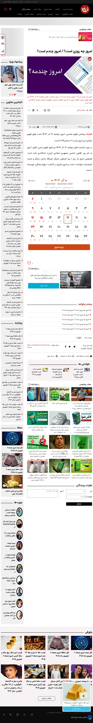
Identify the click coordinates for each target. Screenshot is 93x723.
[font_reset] (33, 111)
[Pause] (62, 286)
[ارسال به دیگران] (49, 111)
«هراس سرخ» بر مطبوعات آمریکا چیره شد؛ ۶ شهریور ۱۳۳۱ (12, 263)
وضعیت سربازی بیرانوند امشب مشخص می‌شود (10, 513)
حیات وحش (41, 14)
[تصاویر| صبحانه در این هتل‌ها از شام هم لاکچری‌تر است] (66, 370)
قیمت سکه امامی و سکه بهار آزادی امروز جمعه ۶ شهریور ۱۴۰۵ (11, 385)
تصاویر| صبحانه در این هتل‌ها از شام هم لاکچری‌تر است (57, 373)
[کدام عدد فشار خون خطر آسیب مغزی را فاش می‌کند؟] (87, 370)
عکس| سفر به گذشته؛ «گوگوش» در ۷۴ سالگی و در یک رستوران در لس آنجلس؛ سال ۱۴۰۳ (11, 396)
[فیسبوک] (65, 347)
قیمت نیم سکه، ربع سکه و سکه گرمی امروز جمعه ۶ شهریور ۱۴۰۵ (12, 356)
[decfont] (29, 111)
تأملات (57, 9)
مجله (19, 428)
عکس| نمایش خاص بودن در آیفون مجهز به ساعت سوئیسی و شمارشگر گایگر (12, 165)
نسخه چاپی (50, 356)
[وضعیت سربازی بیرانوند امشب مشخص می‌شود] (19, 512)
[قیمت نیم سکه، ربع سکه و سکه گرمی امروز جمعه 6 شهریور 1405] (11, 643)
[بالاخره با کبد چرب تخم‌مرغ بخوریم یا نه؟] (45, 370)
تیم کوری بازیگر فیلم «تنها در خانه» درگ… (8, 581)
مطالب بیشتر (46, 698)
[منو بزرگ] (5, 9)
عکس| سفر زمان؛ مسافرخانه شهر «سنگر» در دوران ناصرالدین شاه (11, 273)
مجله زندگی (26, 9)
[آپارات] (17, 715)
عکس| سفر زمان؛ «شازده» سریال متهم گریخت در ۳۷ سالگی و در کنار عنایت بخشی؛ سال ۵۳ (12, 112)
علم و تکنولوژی (67, 14)
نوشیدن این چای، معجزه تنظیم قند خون (14, 492)
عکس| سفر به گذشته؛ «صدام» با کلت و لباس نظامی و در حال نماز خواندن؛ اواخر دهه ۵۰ (13, 242)
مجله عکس (37, 9)
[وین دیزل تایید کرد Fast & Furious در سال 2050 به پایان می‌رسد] (19, 523)
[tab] (15, 94)
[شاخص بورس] (2, 51)
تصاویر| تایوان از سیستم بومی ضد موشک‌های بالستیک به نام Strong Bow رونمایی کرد (13, 284)
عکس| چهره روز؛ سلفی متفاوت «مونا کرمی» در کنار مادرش (12, 417)
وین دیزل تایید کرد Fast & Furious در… (9, 524)
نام (91, 491)
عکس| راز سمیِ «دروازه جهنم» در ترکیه (13, 313)
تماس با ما (28, 2)
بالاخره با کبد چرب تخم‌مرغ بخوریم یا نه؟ (36, 372)
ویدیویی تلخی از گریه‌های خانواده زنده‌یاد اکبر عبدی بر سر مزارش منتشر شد (12, 155)
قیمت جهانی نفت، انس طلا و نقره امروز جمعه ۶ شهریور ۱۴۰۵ (11, 407)
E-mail (89, 497)
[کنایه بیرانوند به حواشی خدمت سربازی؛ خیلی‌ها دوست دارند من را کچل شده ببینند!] (19, 591)
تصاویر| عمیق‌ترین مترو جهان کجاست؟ (13, 232)
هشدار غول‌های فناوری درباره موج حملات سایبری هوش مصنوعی (12, 199)
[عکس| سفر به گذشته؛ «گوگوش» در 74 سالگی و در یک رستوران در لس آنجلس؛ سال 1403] (11, 671)
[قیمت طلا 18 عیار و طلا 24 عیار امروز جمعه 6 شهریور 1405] (34, 643)
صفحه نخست (67, 9)
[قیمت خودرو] (2, 44)
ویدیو (50, 14)
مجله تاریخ (48, 9)
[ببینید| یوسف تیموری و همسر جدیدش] (19, 545)
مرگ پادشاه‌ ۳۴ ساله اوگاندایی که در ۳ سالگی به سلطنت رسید (12, 295)
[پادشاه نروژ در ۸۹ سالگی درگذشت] (19, 535)
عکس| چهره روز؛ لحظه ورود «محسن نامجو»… (9, 604)
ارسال (79, 503)
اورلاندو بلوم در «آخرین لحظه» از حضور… (9, 558)
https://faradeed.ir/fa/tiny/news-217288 (38, 346)
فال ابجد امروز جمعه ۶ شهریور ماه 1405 (15, 449)
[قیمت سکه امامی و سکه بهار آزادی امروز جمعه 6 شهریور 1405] (34, 671)
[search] (10, 9)
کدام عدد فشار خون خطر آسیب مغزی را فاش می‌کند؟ (78, 373)
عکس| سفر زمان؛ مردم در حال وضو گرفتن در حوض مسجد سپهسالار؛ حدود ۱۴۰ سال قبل (12, 210)
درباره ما (35, 2)
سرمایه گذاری (76, 708)
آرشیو (21, 2)
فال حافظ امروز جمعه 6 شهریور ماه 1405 (14, 471)
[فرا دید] (85, 9)
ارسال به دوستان (65, 356)
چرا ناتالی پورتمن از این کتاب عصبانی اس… (9, 616)
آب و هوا (15, 2)
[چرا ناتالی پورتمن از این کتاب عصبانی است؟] (19, 614)
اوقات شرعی (6, 2)
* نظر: (62, 491)
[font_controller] (37, 111)
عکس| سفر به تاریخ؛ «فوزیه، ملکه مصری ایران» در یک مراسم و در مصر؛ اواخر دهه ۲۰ (12, 176)
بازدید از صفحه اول (83, 356)
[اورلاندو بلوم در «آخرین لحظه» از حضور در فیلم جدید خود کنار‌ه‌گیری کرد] (19, 557)
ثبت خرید (43, 285)
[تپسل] (29, 269)
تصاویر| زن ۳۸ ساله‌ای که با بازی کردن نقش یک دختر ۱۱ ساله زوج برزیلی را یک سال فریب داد (12, 188)
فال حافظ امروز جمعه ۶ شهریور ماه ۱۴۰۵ (13, 337)
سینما (57, 14)
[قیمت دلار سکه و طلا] (2, 38)
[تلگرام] (74, 347)
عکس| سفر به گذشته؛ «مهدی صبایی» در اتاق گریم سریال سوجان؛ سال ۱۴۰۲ (11, 305)
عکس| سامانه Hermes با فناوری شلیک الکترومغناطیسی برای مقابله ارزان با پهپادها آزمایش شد (11, 134)
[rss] (4, 715)
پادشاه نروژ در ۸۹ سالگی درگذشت (9, 534)
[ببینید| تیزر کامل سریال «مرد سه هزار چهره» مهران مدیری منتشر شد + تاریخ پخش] (58, 671)
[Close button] (89, 681)
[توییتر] (70, 347)
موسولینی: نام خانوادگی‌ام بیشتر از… (9, 569)
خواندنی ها (84, 364)
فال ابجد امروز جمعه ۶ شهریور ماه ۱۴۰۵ (13, 330)
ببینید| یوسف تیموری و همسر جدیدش (13, 364)
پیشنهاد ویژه (15, 62)
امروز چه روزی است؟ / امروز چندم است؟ (75, 310)
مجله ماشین (29, 14)
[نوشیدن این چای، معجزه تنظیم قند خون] (12, 482)
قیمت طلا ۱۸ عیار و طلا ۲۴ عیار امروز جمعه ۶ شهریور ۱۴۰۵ (12, 346)
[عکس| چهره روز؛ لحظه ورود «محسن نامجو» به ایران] (19, 603)
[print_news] (45, 111)
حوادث (19, 14)
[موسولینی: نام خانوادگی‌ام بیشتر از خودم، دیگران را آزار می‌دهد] (19, 568)
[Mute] (65, 286)
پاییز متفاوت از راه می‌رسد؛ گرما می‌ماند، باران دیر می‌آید (12, 253)
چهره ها (18, 502)
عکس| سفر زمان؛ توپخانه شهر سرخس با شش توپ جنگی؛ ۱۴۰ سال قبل (12, 145)
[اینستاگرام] (24, 715)
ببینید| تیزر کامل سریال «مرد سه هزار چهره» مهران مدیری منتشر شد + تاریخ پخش (12, 223)
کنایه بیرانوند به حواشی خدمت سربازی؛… (10, 592)
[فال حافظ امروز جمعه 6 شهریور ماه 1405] (12, 460)
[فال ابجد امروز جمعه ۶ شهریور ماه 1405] (12, 438)
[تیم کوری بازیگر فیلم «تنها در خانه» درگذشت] (19, 580)
